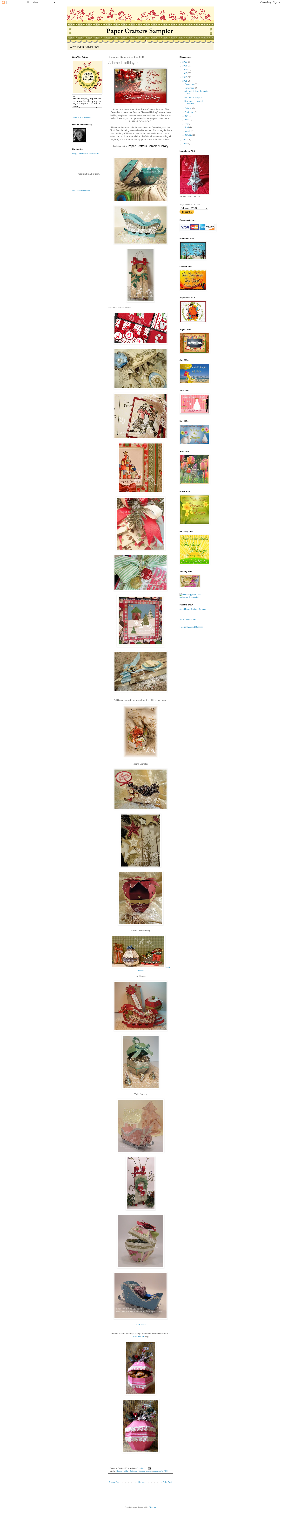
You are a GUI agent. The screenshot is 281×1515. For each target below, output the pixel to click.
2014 (184, 69)
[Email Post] (149, 1468)
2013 (184, 73)
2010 (184, 140)
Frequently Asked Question (191, 627)
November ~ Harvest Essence (193, 102)
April (187, 127)
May (187, 123)
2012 (184, 77)
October (188, 108)
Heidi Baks (140, 1324)
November (189, 88)
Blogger (152, 1507)
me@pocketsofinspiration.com (85, 153)
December (189, 84)
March (188, 131)
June (187, 120)
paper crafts (158, 1471)
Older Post (167, 1482)
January (188, 135)
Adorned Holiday (122, 1471)
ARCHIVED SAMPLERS (84, 47)
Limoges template (145, 1471)
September (190, 112)
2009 (184, 143)
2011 (184, 81)
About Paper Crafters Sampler (193, 609)
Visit (82, 190)
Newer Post (114, 1482)
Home (141, 1482)
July (187, 116)
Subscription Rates (188, 619)
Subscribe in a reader (81, 117)
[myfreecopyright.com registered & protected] (194, 597)
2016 (184, 62)
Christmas (133, 1471)
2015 (184, 66)
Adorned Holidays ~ (193, 97)
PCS (165, 1471)
